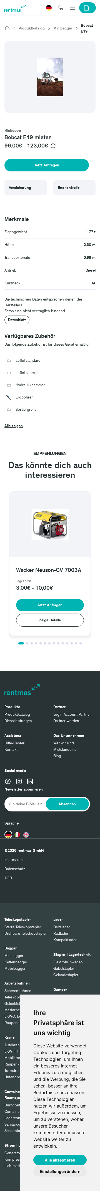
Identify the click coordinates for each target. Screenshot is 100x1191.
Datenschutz (14, 869)
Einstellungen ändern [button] (60, 1171)
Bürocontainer (16, 1105)
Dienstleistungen (18, 720)
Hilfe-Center (14, 743)
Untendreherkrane (19, 1077)
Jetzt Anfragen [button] (46, 165)
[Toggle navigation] (72, 7)
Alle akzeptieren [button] (60, 1160)
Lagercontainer (17, 1118)
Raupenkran (14, 1064)
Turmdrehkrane (17, 1070)
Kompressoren (16, 1159)
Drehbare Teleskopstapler (25, 933)
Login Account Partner (72, 714)
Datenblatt (17, 320)
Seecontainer (15, 1130)
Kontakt (11, 749)
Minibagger (62, 28)
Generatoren (15, 1153)
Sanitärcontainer (18, 1124)
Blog (57, 756)
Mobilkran (12, 1057)
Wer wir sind (63, 743)
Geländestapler (65, 975)
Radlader (60, 933)
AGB (8, 878)
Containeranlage (18, 1111)
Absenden (67, 804)
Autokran (12, 1045)
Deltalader (61, 927)
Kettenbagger (15, 962)
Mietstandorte (64, 749)
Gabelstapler (63, 968)
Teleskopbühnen (18, 997)
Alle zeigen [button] (13, 426)
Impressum (13, 859)
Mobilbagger (15, 968)
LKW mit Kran (16, 1051)
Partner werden (66, 720)
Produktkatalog (32, 28)
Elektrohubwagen (68, 962)
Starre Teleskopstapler (22, 927)
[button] (49, 8)
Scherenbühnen (17, 990)
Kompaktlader (65, 939)
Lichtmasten (14, 1165)
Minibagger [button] (12, 131)
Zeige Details (50, 620)
